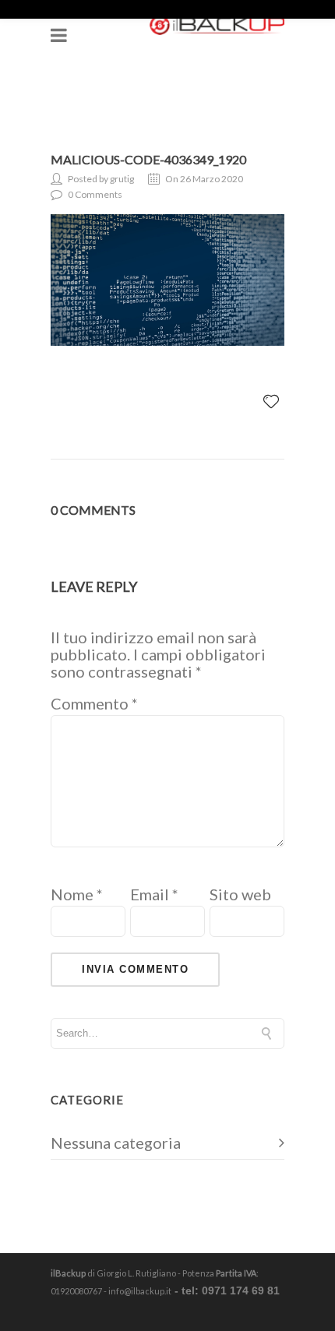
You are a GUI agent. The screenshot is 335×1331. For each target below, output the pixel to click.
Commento (94, 703)
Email (154, 894)
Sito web (240, 894)
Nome (77, 894)
